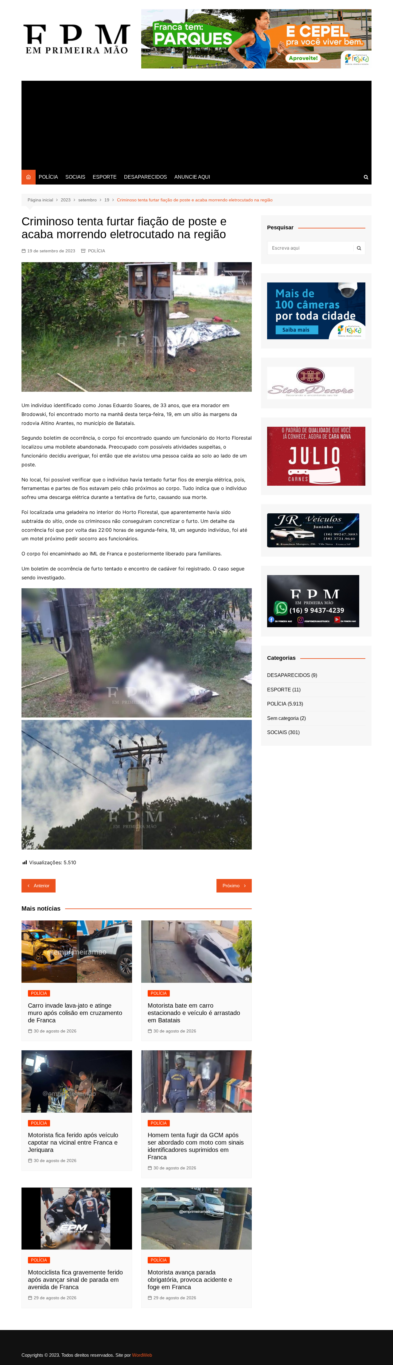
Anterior (41, 885)
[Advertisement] (196, 124)
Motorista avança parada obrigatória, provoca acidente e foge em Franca (190, 1279)
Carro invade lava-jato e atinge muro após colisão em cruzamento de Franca (75, 1013)
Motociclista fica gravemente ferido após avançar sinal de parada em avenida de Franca (75, 1279)
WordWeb (142, 1355)
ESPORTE (105, 177)
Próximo (231, 885)
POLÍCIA (48, 177)
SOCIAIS (75, 177)
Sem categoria (283, 718)
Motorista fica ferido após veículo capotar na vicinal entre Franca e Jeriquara (73, 1142)
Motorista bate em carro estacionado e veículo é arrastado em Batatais (194, 1013)
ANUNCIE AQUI (192, 177)
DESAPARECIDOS (145, 177)
